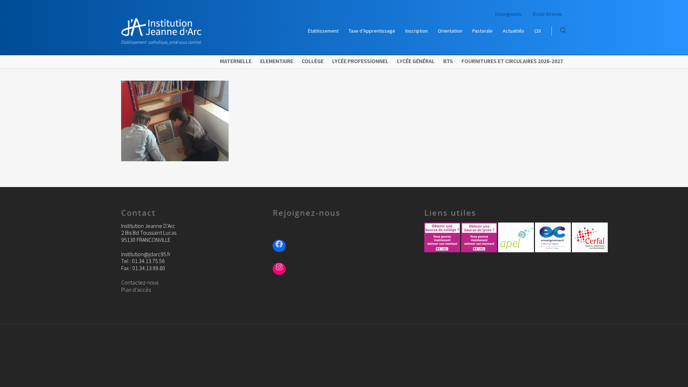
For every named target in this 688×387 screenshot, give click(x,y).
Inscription (416, 31)
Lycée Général (416, 60)
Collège (313, 60)
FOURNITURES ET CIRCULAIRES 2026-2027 (512, 60)
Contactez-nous (139, 282)
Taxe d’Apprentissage (372, 31)
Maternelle (236, 60)
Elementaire (276, 60)
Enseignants (508, 14)
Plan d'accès (136, 289)
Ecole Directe (547, 14)
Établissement (323, 31)
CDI (537, 31)
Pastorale (482, 31)
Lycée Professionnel (360, 60)
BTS (448, 60)
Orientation (450, 31)
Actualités (513, 31)
